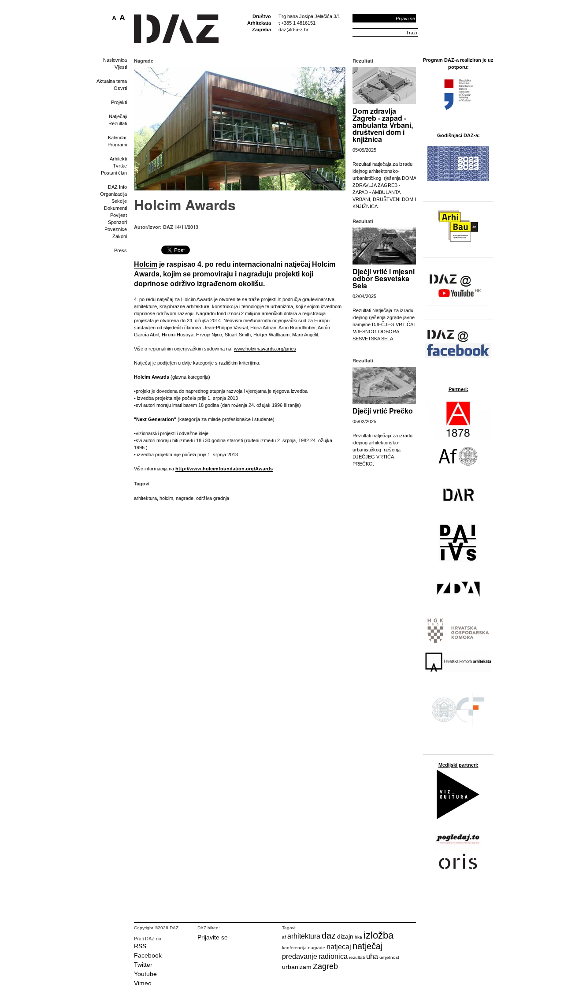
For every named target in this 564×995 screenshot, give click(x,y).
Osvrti (120, 88)
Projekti (119, 102)
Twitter (143, 964)
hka (358, 937)
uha (372, 956)
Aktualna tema (111, 81)
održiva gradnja (212, 498)
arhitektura (145, 498)
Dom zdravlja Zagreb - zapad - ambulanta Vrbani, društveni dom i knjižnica (382, 125)
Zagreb (325, 966)
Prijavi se (405, 18)
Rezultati (117, 123)
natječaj (367, 946)
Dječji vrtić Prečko (382, 411)
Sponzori (117, 222)
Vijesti (121, 67)
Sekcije (119, 201)
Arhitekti (118, 158)
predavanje (299, 956)
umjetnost (389, 957)
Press (120, 250)
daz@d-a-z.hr (293, 29)
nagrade (184, 498)
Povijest (118, 215)
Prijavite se (212, 937)
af (284, 937)
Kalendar (117, 137)
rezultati (357, 957)
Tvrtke (120, 165)
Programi (117, 144)
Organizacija (113, 194)
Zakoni (119, 236)
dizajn (345, 936)
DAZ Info (117, 187)
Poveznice (115, 229)
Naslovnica (115, 60)
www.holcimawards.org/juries (265, 348)
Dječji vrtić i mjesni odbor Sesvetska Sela (383, 278)
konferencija (294, 947)
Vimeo (143, 983)
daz (329, 935)
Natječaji (118, 116)
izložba (378, 935)
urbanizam (297, 966)
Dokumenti (115, 208)
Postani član (114, 172)
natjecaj (339, 946)
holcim (166, 498)
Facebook (148, 955)
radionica (333, 956)
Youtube (145, 973)
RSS (140, 946)
